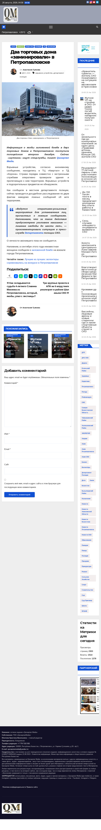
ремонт (84, 572)
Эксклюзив (51, 46)
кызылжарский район (87, 492)
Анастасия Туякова (31, 70)
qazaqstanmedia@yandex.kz (18, 749)
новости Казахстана (86, 521)
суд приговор (87, 600)
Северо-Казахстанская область (12, 335)
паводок (85, 545)
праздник (85, 561)
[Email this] (50, 276)
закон (92, 480)
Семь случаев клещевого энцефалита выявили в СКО (89, 226)
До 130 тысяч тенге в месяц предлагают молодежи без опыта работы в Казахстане (89, 201)
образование (86, 540)
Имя (6, 434)
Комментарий (11, 383)
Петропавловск (87, 386)
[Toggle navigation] (51, 27)
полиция (85, 556)
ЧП (44, 46)
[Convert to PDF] (45, 276)
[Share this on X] (31, 276)
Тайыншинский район (87, 419)
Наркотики (85, 381)
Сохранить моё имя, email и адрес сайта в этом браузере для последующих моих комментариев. (32, 485)
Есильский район (86, 369)
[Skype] (36, 276)
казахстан (85, 486)
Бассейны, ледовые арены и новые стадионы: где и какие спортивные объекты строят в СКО (89, 321)
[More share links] (60, 276)
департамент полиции (87, 474)
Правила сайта (32, 787)
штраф (84, 611)
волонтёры (86, 467)
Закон (13, 46)
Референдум (86, 397)
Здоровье (85, 376)
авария (84, 438)
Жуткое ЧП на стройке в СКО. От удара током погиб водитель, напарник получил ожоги (91, 109)
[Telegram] (26, 276)
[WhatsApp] (21, 276)
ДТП (83, 352)
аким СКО (85, 457)
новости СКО (86, 535)
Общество (29, 46)
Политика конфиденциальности (14, 787)
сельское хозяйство (85, 578)
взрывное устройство (43, 73)
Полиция (38, 46)
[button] (97, 27)
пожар (84, 550)
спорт (84, 585)
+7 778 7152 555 (24, 743)
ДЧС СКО (85, 358)
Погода (84, 392)
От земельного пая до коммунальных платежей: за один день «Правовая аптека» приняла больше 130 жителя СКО (90, 145)
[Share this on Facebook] (16, 276)
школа (84, 606)
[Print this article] (55, 276)
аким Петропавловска (88, 450)
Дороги (84, 363)
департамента (34, 233)
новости (85, 504)
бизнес (84, 462)
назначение (86, 499)
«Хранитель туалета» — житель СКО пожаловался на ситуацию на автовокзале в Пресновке (89, 79)
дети (83, 480)
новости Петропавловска (88, 528)
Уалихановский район (87, 427)
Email (7, 449)
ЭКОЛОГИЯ (86, 433)
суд (83, 595)
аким (84, 444)
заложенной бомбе (42, 250)
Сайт (6, 464)
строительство (87, 590)
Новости (20, 46)
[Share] (40, 276)
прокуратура (86, 566)
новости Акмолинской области (87, 511)
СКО (83, 402)
